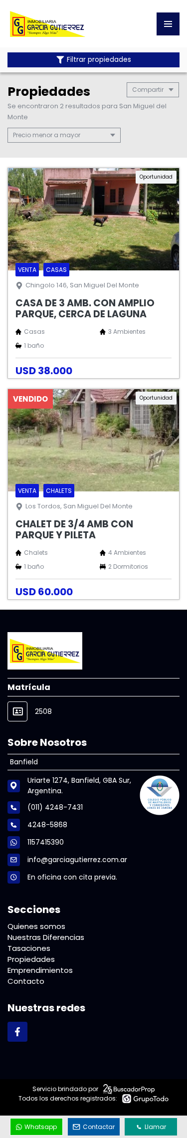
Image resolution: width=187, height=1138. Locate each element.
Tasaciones (28, 948)
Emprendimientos (40, 970)
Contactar (99, 1127)
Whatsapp (40, 1127)
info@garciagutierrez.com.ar (77, 860)
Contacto (25, 981)
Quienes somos (36, 926)
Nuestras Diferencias (45, 937)
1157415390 (45, 842)
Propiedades (31, 959)
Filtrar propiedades (99, 59)
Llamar (155, 1127)
